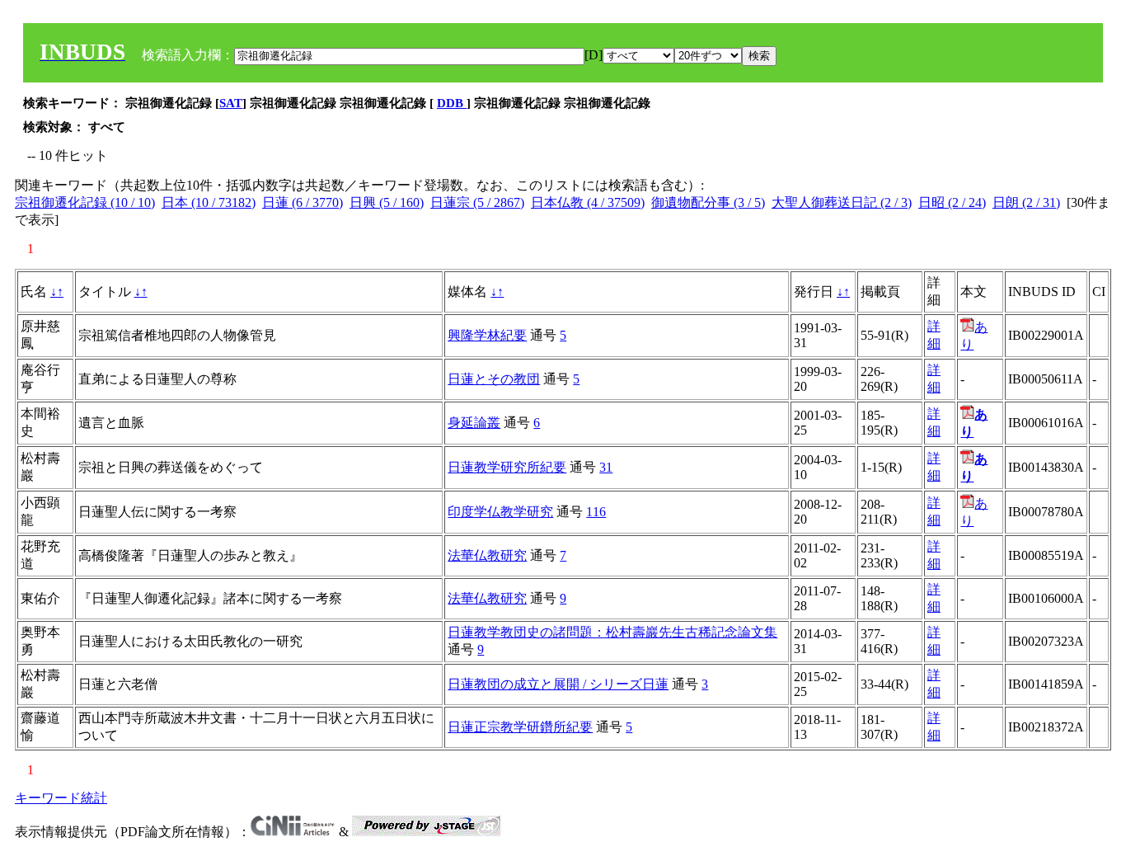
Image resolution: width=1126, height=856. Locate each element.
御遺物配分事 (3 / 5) (708, 202)
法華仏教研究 (487, 555)
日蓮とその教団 (494, 379)
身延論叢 (474, 423)
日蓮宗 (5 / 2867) (477, 202)
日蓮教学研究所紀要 (507, 467)
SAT (230, 103)
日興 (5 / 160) (387, 202)
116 (596, 512)
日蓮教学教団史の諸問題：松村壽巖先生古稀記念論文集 (612, 632)
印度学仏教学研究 (500, 512)
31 (605, 467)
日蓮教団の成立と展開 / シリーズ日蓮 (558, 684)
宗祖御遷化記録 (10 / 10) (85, 202)
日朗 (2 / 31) (1026, 202)
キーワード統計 (61, 798)
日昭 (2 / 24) (952, 202)
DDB (452, 103)
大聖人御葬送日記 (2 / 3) (842, 202)
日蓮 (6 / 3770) (302, 202)
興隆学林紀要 (487, 335)
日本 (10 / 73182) (209, 202)
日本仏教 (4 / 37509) (588, 202)
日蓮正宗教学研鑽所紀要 (520, 727)
